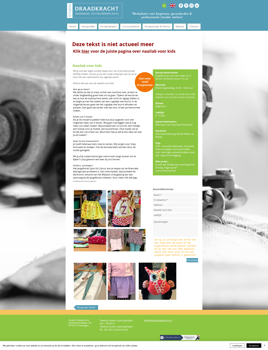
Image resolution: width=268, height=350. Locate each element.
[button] (164, 5)
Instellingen (237, 345)
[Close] (264, 345)
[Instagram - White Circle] (191, 5)
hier (85, 51)
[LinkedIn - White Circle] (197, 5)
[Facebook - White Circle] (181, 5)
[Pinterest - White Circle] (186, 5)
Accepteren (254, 345)
